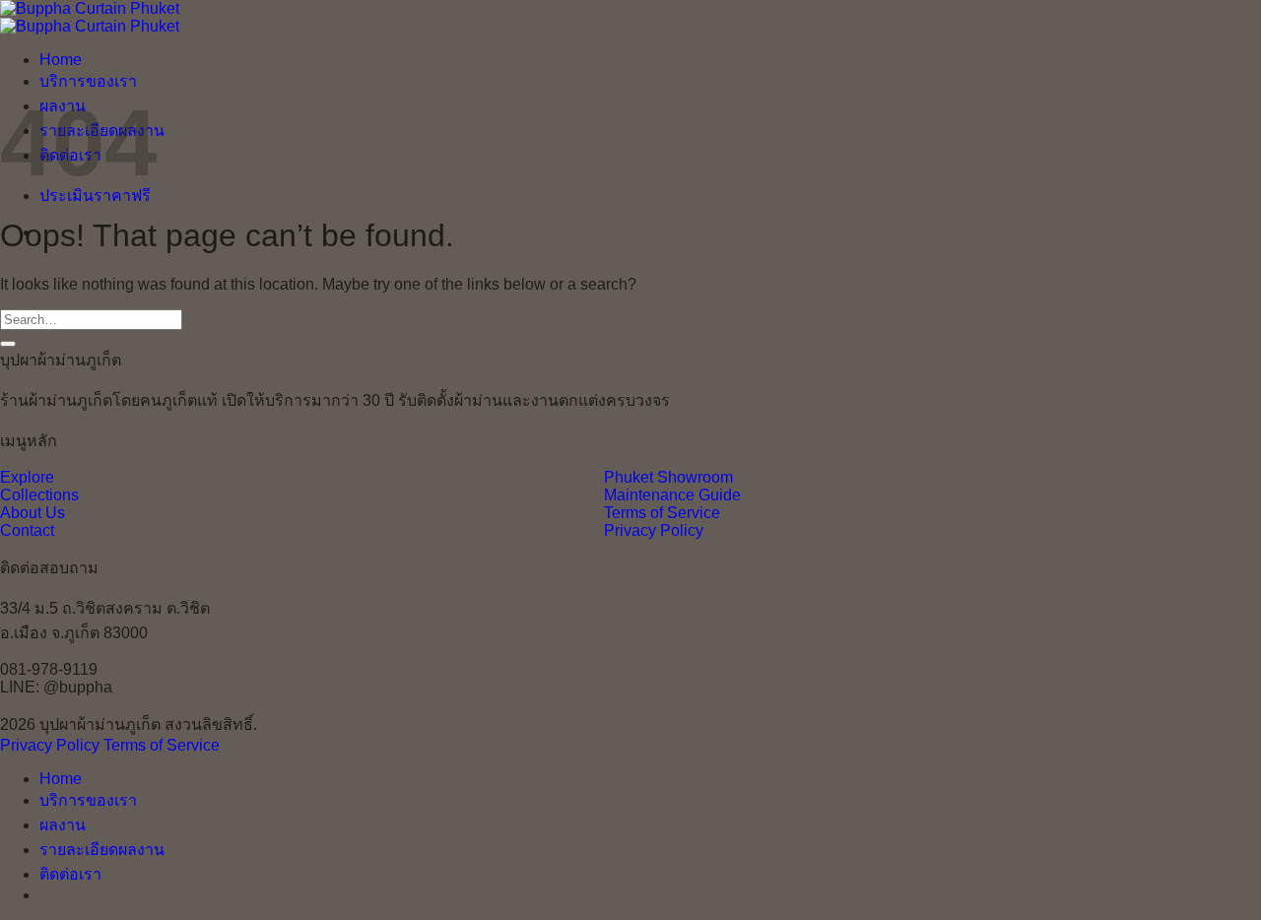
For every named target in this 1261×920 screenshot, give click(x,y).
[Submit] (8, 344)
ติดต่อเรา (70, 874)
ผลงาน (62, 825)
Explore (27, 477)
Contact (27, 530)
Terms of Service (662, 512)
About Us (32, 512)
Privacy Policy (653, 530)
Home (60, 59)
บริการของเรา (88, 81)
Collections (39, 495)
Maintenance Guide (672, 495)
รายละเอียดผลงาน (102, 849)
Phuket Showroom (668, 477)
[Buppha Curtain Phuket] (89, 17)
